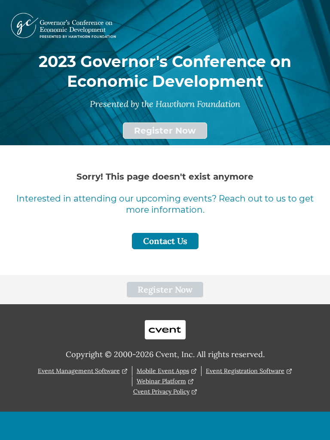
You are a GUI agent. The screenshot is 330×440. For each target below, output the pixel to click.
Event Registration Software (245, 371)
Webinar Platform (161, 381)
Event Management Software (79, 371)
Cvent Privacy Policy (161, 391)
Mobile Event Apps (163, 371)
